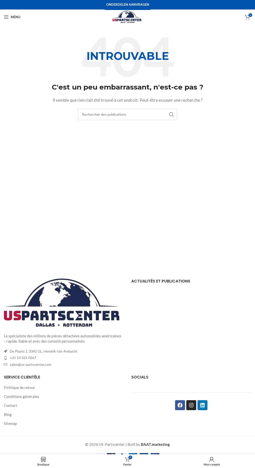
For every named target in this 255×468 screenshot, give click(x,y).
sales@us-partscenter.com (30, 364)
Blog (8, 414)
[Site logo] (127, 16)
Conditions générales (21, 396)
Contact (10, 405)
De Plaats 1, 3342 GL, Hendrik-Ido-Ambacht (44, 351)
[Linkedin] (202, 405)
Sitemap (10, 423)
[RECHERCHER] (171, 114)
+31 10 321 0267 (23, 358)
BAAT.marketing (155, 444)
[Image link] (64, 302)
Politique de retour (19, 387)
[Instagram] (191, 405)
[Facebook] (180, 405)
